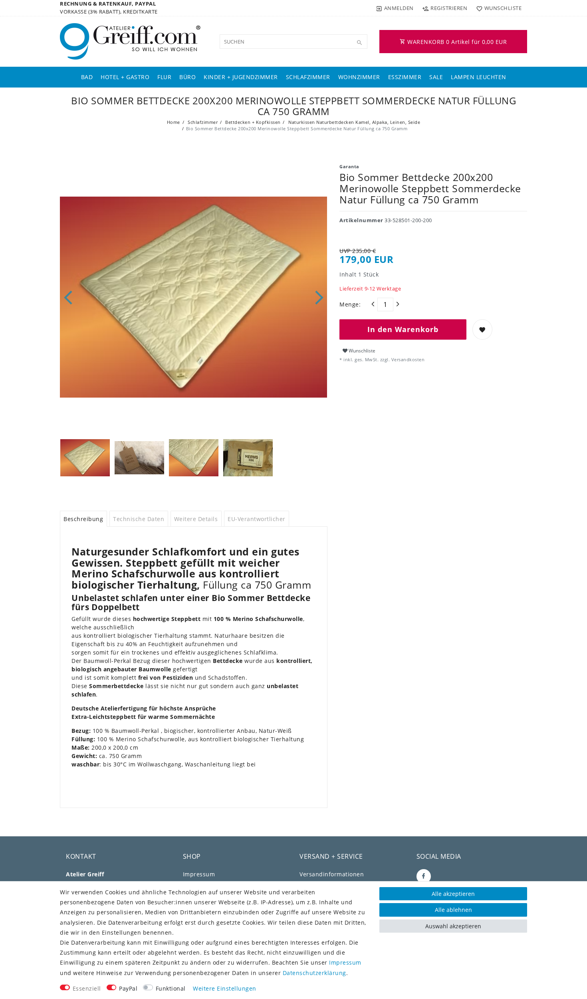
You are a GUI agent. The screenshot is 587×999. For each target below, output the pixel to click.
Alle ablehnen (453, 909)
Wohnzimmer (359, 77)
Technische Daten (138, 519)
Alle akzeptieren (453, 894)
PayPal (128, 988)
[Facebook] (423, 876)
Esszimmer (405, 77)
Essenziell (87, 988)
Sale (436, 77)
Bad (87, 77)
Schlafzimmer (308, 77)
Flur (164, 77)
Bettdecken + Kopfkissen (252, 122)
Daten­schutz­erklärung (314, 973)
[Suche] (359, 43)
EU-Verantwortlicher (257, 519)
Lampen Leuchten (478, 77)
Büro (187, 77)
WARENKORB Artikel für (456, 42)
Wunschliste (361, 350)
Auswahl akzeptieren (453, 926)
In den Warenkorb (402, 329)
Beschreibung (83, 519)
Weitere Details (196, 519)
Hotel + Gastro (125, 77)
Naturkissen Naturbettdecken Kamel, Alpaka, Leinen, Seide (353, 122)
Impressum (199, 874)
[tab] (83, 519)
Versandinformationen (331, 874)
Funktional (171, 988)
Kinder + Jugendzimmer (241, 77)
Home (173, 122)
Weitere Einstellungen (224, 988)
